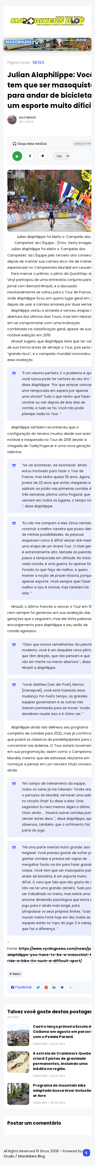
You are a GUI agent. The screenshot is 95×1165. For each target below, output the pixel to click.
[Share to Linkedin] (54, 987)
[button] (70, 987)
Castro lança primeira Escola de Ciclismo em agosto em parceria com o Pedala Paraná (63, 1031)
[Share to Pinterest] (46, 987)
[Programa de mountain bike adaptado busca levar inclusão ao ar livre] (18, 1094)
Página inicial (18, 62)
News (38, 62)
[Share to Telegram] (61, 987)
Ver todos (13, 1017)
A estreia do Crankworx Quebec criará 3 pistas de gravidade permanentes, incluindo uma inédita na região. (63, 1061)
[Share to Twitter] (38, 987)
